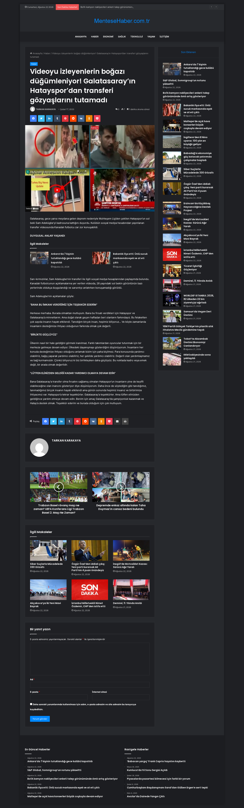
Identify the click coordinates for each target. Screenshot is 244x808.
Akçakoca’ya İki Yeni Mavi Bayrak (45, 604)
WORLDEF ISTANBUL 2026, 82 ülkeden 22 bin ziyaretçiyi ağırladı (199, 299)
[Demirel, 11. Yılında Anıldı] (131, 589)
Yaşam (151, 36)
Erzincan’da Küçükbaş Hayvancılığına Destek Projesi (197, 207)
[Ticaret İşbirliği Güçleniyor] (172, 270)
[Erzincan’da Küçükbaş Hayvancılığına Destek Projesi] (172, 208)
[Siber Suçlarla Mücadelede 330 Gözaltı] (48, 550)
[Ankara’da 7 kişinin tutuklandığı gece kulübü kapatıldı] (39, 258)
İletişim (164, 36)
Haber (94, 36)
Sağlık (122, 36)
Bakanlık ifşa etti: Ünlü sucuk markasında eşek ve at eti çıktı (130, 258)
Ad (32, 679)
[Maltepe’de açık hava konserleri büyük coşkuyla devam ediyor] (172, 126)
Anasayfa (80, 36)
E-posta (35, 692)
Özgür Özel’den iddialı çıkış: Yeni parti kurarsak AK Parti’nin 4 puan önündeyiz (88, 567)
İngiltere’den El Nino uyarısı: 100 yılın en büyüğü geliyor (195, 141)
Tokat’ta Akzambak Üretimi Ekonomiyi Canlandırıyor (196, 342)
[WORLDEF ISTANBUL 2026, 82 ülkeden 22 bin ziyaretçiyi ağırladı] (172, 300)
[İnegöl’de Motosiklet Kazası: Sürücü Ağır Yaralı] (131, 550)
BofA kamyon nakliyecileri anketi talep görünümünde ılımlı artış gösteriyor (118, 7)
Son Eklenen (188, 52)
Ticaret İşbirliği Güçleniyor (193, 267)
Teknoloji (136, 36)
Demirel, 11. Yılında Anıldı (127, 603)
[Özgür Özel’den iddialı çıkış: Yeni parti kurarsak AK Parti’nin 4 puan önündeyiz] (90, 550)
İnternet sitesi (99, 692)
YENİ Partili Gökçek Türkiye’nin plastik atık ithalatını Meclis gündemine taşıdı (188, 328)
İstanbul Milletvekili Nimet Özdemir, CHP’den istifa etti (88, 604)
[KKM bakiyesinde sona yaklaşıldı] (172, 359)
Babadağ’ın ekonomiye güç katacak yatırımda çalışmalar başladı (198, 157)
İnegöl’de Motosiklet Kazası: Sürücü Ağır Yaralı (130, 565)
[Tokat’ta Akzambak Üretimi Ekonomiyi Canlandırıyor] (172, 343)
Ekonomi (108, 36)
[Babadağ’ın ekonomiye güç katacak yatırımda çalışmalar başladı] (172, 158)
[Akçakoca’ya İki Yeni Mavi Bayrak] (48, 589)
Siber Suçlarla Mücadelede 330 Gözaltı (46, 565)
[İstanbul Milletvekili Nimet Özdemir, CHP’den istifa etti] (90, 589)
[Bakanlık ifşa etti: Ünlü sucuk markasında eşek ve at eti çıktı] (101, 258)
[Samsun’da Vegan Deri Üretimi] (172, 316)
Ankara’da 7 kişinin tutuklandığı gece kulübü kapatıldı (66, 258)
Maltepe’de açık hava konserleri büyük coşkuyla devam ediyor (198, 125)
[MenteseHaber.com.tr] (122, 21)
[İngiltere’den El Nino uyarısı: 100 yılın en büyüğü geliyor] (172, 142)
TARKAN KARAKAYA (46, 109)
